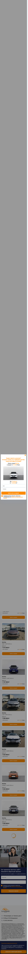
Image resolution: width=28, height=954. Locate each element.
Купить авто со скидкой (13, 493)
